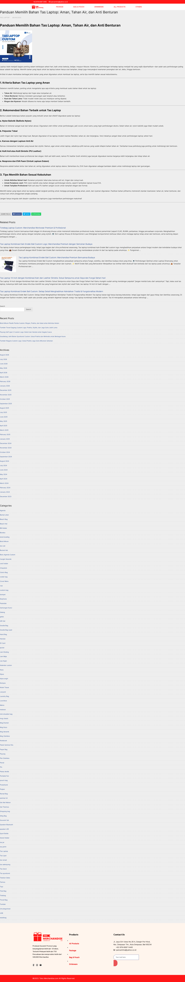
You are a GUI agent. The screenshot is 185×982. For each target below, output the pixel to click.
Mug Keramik (4, 732)
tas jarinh (3, 847)
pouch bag (4, 780)
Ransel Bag (4, 794)
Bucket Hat (4, 550)
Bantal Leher (4, 515)
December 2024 (5, 443)
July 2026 (3, 359)
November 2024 (5, 448)
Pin (1, 767)
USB (1, 913)
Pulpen (2, 789)
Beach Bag (4, 519)
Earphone (3, 599)
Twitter (27, 214)
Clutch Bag (4, 572)
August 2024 (4, 461)
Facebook (17, 214)
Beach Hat (3, 524)
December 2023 (5, 496)
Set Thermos (4, 807)
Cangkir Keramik (5, 559)
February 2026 (5, 381)
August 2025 (4, 408)
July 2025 (3, 412)
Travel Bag (3, 900)
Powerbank (4, 785)
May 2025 (3, 421)
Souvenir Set (4, 820)
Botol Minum (4, 541)
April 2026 (3, 372)
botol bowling (4, 537)
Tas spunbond (5, 873)
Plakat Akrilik (4, 771)
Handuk (2, 639)
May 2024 (3, 474)
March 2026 (4, 377)
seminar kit (4, 798)
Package (59, 7)
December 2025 (5, 390)
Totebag (3, 895)
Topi (1, 886)
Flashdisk (3, 603)
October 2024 (5, 452)
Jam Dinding (4, 652)
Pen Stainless (4, 758)
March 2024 (4, 483)
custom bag (4, 590)
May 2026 (3, 368)
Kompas (3, 683)
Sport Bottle (4, 833)
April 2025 (3, 425)
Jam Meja (3, 656)
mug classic (4, 718)
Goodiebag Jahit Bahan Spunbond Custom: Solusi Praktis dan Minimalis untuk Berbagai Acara (33, 336)
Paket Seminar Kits (6, 745)
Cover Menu (4, 581)
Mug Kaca (3, 727)
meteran (3, 709)
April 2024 (3, 479)
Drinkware (99, 7)
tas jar (2, 842)
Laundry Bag (4, 696)
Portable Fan (4, 776)
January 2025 (5, 439)
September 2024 (6, 456)
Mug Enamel (4, 723)
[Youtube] (41, 965)
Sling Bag (3, 816)
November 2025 (5, 395)
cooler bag (3, 577)
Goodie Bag (4, 625)
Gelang (2, 612)
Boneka (2, 532)
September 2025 (6, 403)
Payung (2, 754)
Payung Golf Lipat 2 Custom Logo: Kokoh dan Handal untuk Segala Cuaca (26, 332)
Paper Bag (3, 749)
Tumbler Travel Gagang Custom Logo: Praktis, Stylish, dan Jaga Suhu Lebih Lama (28, 327)
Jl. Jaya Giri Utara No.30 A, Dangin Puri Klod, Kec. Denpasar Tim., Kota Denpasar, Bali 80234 (132, 943)
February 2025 (5, 434)
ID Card (2, 643)
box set (2, 546)
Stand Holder (4, 838)
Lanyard (3, 692)
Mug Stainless (5, 736)
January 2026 (5, 386)
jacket (2, 648)
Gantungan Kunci (6, 608)
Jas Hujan (3, 661)
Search (2, 306)
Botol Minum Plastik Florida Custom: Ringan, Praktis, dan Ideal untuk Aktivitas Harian (29, 323)
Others (139, 7)
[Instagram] (37, 965)
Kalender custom (6, 665)
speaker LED (4, 829)
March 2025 (4, 430)
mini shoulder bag (6, 714)
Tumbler (3, 904)
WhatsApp (37, 214)
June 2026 (3, 364)
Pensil (2, 763)
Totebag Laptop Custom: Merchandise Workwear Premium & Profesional (33, 228)
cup (1, 586)
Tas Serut (3, 869)
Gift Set (2, 621)
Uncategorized (5, 909)
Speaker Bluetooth (6, 824)
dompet (2, 594)
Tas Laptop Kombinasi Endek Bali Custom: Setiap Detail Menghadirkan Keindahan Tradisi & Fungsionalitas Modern (51, 291)
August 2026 (4, 355)
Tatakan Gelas (5, 878)
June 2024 (3, 470)
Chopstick (3, 568)
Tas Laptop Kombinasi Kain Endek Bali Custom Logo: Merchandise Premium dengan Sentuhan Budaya (46, 244)
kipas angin (4, 678)
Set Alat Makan (5, 802)
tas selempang (5, 864)
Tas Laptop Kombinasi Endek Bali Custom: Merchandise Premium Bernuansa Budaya (57, 257)
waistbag (3, 917)
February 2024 (5, 487)
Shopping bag (5, 811)
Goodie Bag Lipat (6, 630)
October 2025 (5, 399)
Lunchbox (3, 701)
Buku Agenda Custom (7, 555)
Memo (2, 705)
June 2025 (3, 417)
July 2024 (3, 465)
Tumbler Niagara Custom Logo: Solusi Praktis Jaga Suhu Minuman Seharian (26, 341)
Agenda (2, 510)
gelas (2, 617)
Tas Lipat (3, 855)
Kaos (1, 670)
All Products (119, 7)
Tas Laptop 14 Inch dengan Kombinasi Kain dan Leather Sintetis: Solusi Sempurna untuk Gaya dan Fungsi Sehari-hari (53, 278)
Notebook (3, 740)
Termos (2, 882)
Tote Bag (3, 891)
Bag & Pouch (78, 7)
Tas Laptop (5, 17)
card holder (4, 563)
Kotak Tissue (4, 687)
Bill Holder (3, 528)
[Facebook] (33, 965)
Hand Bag (3, 634)
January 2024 (5, 492)
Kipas (2, 674)
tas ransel (3, 860)
